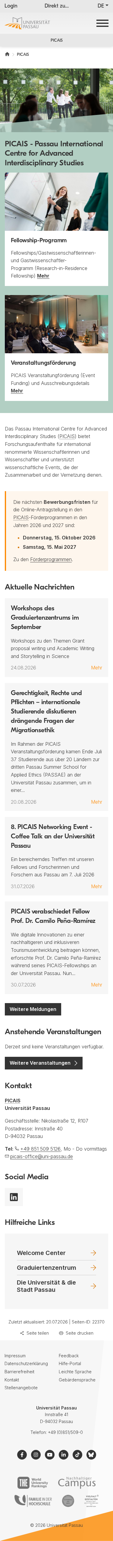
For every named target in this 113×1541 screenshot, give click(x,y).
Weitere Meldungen (33, 1009)
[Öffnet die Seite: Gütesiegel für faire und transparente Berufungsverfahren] (68, 1501)
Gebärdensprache (77, 1379)
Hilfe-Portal (70, 1363)
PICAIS (57, 40)
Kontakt (12, 1379)
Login (11, 6)
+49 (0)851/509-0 (65, 1432)
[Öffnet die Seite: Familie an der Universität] (33, 1501)
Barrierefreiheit (19, 1371)
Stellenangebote (21, 1387)
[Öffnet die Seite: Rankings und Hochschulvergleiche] (32, 1483)
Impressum (15, 1355)
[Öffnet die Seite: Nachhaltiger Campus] (77, 1483)
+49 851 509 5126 (40, 1149)
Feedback (69, 1355)
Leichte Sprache (75, 1371)
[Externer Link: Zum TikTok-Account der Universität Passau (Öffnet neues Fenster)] (77, 1455)
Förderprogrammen (51, 559)
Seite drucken (79, 1333)
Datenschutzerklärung (26, 1363)
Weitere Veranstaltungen (40, 1063)
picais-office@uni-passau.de (41, 1156)
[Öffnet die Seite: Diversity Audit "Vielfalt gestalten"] (91, 1501)
